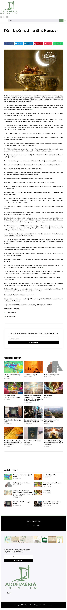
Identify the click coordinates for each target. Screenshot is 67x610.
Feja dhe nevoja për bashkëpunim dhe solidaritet (12, 396)
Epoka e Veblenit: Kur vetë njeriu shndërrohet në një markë (33, 420)
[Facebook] (1, 17)
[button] (64, 20)
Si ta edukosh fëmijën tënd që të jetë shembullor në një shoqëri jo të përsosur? (53, 442)
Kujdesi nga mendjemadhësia (52, 375)
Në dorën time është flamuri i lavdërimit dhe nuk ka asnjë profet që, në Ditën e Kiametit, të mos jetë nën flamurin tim (33, 398)
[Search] (61, 20)
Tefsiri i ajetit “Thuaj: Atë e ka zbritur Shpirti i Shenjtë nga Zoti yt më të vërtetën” (13, 442)
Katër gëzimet (48, 396)
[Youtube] (7, 17)
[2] (42, 267)
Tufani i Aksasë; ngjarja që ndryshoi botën (51, 420)
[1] (32, 109)
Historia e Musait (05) (30, 375)
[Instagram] (4, 17)
